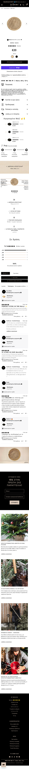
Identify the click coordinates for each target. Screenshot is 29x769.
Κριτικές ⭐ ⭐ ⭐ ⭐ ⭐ (14, 700)
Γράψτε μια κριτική (15, 281)
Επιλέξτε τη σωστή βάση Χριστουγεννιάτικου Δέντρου (11, 677)
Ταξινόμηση (11, 286)
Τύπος (14, 715)
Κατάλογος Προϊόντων (14, 728)
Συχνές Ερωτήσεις (14, 748)
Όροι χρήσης (14, 739)
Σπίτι (2, 8)
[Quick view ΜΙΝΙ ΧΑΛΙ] (9, 132)
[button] (21, 5)
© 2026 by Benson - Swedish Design (14, 763)
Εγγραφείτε (14, 502)
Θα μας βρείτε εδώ (14, 724)
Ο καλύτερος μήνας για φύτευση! (12, 588)
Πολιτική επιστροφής (14, 741)
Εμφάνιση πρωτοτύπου (7, 314)
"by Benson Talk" (14, 711)
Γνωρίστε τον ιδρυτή (14, 709)
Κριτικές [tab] (6, 273)
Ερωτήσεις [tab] (16, 273)
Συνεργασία (14, 713)
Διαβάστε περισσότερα (6, 554)
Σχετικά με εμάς (14, 702)
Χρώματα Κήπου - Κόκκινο (10, 632)
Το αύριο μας (14, 704)
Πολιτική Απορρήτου (14, 746)
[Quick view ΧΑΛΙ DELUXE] (9, 124)
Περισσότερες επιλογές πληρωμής (14, 71)
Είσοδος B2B (15, 726)
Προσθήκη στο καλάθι (14, 62)
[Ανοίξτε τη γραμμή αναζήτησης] (23, 5)
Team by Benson (14, 706)
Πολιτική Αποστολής (14, 743)
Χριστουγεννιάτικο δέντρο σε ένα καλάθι (13, 544)
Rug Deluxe (9, 297)
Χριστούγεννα (7, 8)
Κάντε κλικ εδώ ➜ (21, 2)
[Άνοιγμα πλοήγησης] (2, 5)
